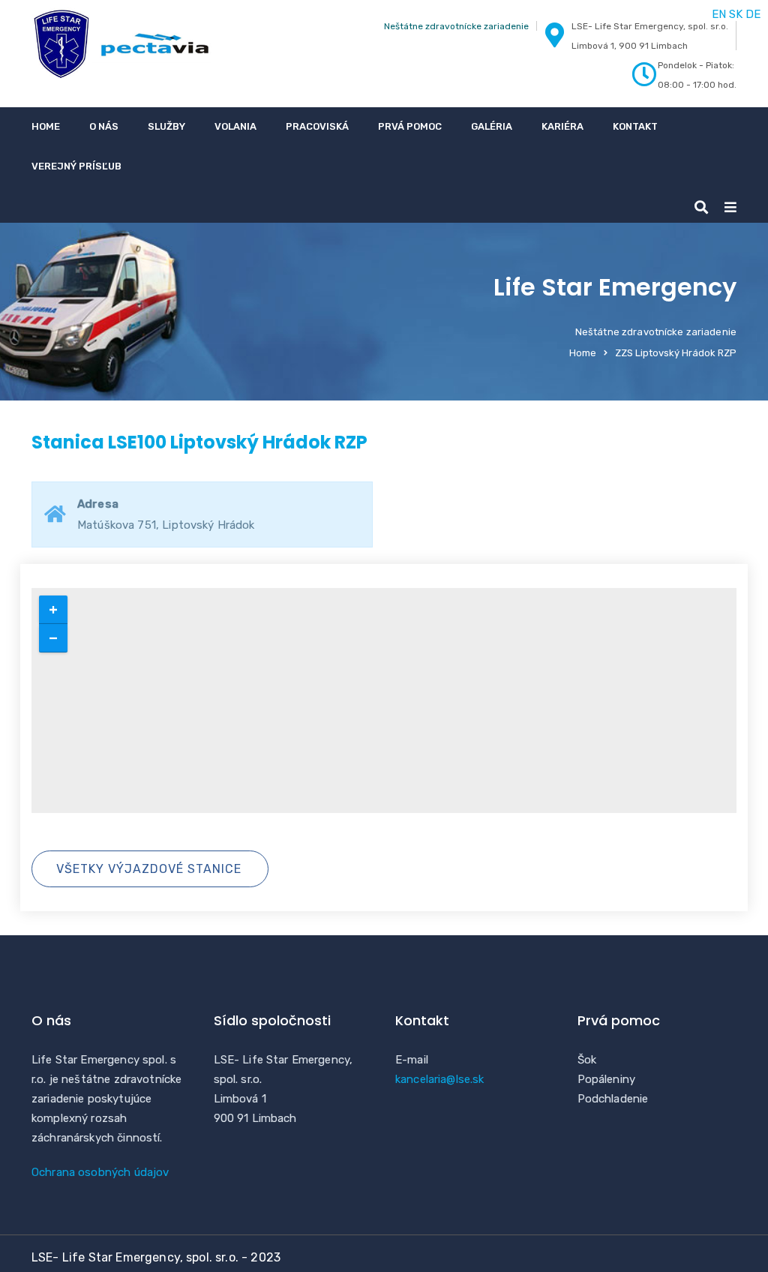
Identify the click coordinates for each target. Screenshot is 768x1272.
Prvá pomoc (410, 126)
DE (753, 14)
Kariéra (563, 126)
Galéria (491, 126)
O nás (103, 126)
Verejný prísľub (77, 166)
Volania (235, 126)
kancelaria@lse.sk (439, 1079)
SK (735, 14)
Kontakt (635, 126)
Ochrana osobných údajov (100, 1172)
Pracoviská (317, 126)
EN (719, 14)
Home (46, 126)
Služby (166, 126)
